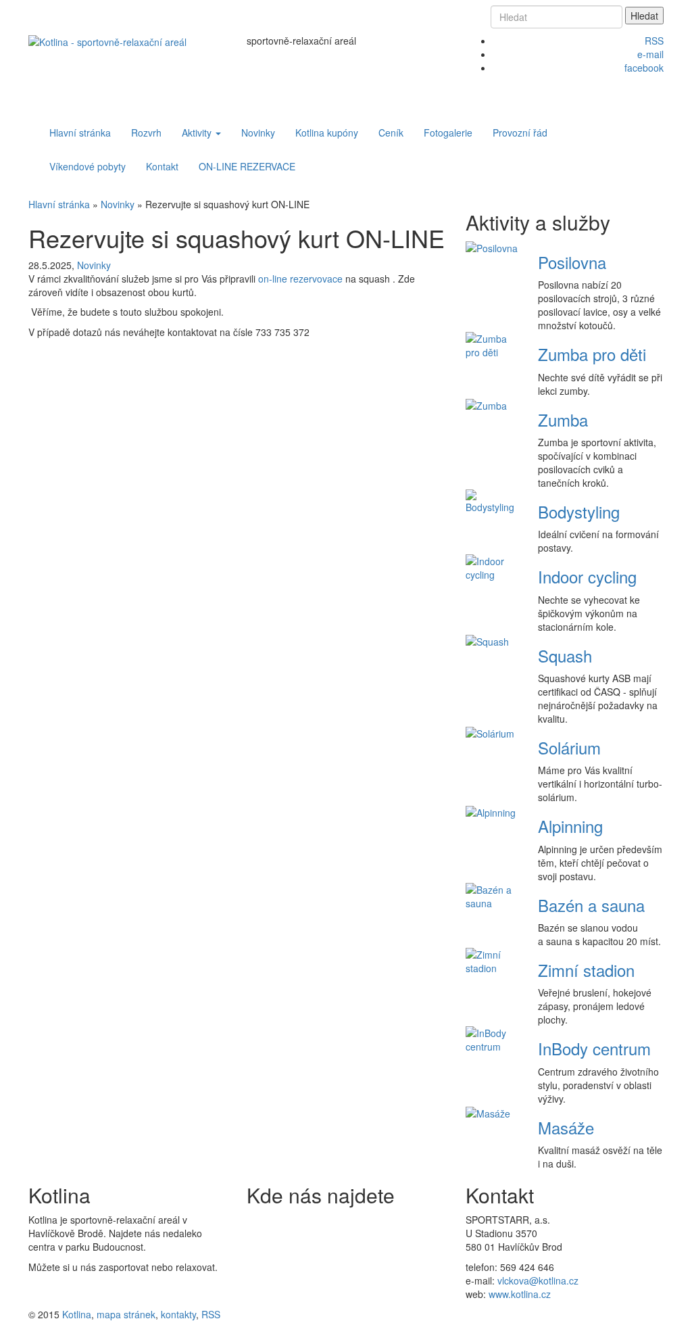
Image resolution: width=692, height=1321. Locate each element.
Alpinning (570, 826)
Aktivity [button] (198, 132)
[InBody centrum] (492, 1038)
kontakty (178, 1314)
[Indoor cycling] (492, 566)
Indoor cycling (587, 576)
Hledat (644, 15)
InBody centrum (594, 1048)
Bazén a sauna (591, 905)
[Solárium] (490, 732)
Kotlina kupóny (326, 132)
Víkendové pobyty (87, 166)
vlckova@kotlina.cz (537, 1280)
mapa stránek (126, 1314)
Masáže (566, 1127)
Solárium (569, 747)
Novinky (258, 132)
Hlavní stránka (80, 132)
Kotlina (76, 1314)
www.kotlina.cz (520, 1294)
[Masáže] (488, 1112)
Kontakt (162, 166)
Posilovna (572, 262)
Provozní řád (520, 132)
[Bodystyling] (492, 500)
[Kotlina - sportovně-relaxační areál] (107, 40)
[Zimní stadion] (492, 960)
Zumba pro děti (592, 354)
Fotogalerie (448, 132)
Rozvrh (146, 132)
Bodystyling (579, 511)
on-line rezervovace (300, 278)
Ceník (390, 132)
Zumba (563, 419)
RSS (210, 1314)
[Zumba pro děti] (492, 344)
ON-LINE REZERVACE (247, 166)
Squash (565, 655)
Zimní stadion (586, 970)
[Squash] (487, 640)
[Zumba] (486, 404)
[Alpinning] (491, 810)
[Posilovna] (492, 247)
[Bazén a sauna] (492, 894)
